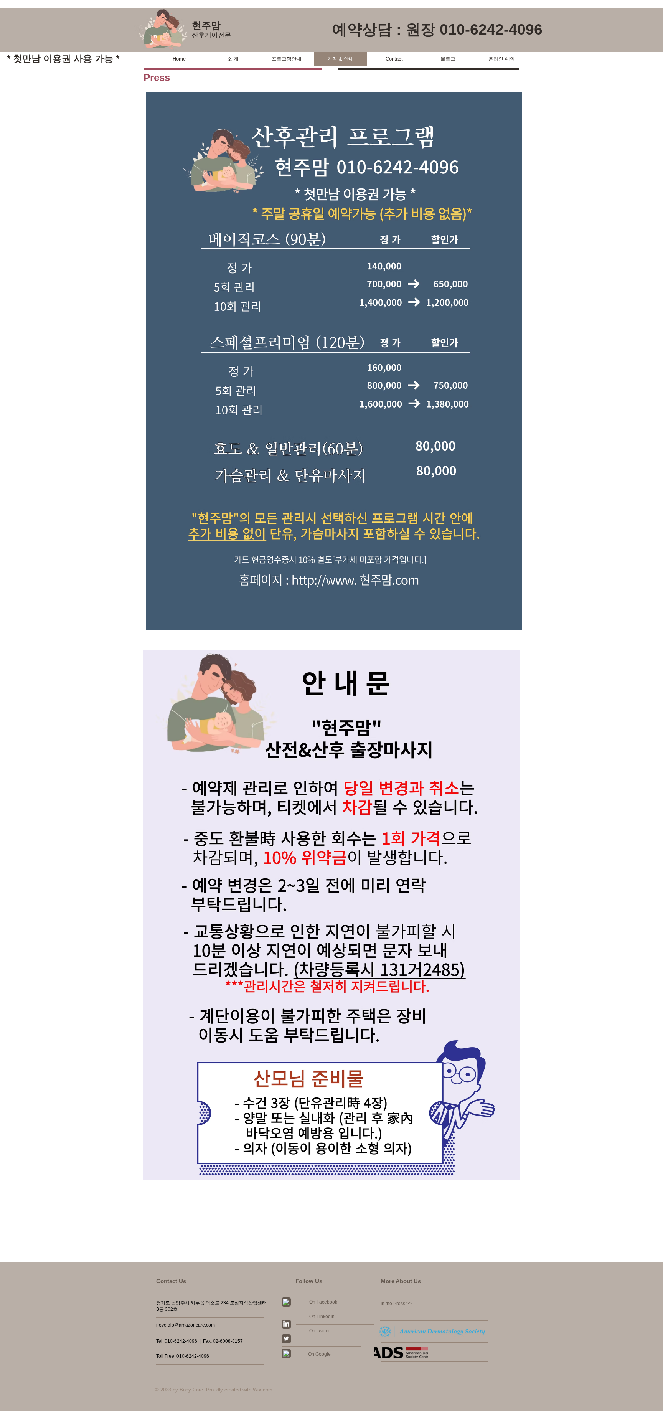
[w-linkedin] (286, 1323)
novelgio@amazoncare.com (185, 1325)
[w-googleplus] (286, 1353)
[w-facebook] (286, 1302)
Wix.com (261, 1390)
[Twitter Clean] (286, 1338)
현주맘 (206, 25)
